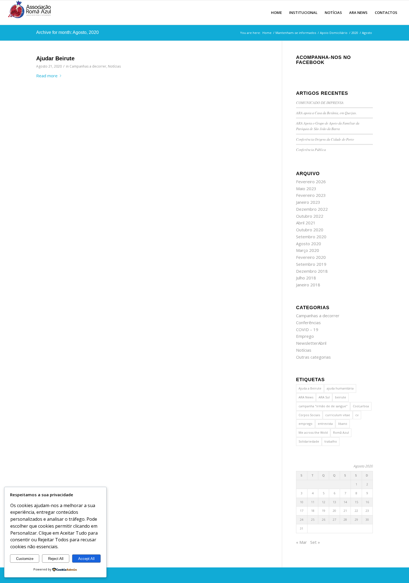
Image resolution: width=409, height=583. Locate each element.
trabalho (330, 441)
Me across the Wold (313, 432)
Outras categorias (313, 357)
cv (357, 415)
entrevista (325, 423)
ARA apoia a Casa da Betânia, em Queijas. (326, 112)
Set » (315, 542)
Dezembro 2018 (312, 271)
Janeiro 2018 (308, 284)
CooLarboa (361, 406)
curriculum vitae (337, 415)
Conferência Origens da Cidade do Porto (325, 139)
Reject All (55, 559)
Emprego (305, 336)
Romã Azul (341, 432)
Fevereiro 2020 (311, 257)
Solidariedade (309, 441)
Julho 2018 (306, 278)
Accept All (86, 559)
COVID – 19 (307, 329)
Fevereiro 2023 (311, 195)
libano (342, 423)
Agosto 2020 (308, 243)
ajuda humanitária (340, 388)
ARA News (306, 397)
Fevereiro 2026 (311, 181)
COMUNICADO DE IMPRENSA (320, 102)
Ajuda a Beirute (310, 388)
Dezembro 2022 (312, 209)
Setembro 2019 (311, 264)
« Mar (301, 542)
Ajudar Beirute (55, 58)
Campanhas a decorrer (88, 66)
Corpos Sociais (309, 415)
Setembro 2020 (311, 236)
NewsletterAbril (311, 343)
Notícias (114, 66)
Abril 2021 (306, 222)
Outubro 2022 (309, 216)
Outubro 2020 (309, 229)
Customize (24, 559)
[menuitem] (276, 12)
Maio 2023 (306, 188)
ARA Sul (324, 397)
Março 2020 (307, 250)
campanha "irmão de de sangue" (323, 406)
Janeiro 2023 (308, 202)
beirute (340, 397)
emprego (305, 423)
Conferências (308, 322)
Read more (47, 75)
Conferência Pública (311, 149)
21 (345, 510)
